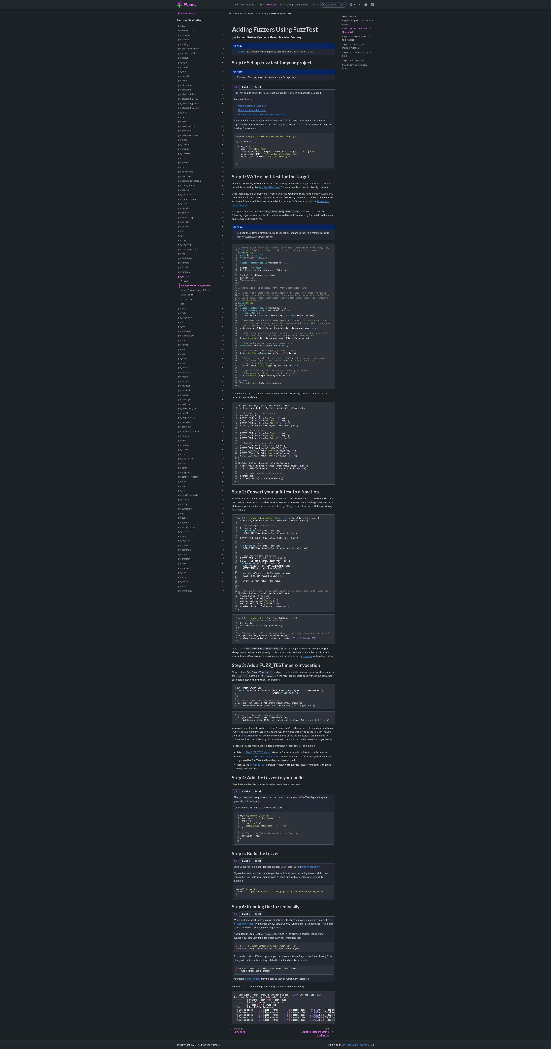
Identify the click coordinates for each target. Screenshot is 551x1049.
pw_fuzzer (183, 276)
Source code (186, 299)
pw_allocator (184, 39)
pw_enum (182, 240)
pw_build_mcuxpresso (188, 135)
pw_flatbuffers (185, 258)
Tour (262, 4)
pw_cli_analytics (185, 171)
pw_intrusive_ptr (186, 335)
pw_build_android (186, 126)
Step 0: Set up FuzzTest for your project (357, 22)
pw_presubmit (185, 422)
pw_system (183, 522)
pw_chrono (183, 162)
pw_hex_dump (185, 317)
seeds (244, 735)
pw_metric (183, 376)
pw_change (183, 149)
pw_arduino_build (186, 53)
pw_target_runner (186, 527)
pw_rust (182, 463)
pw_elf (181, 231)
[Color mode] (352, 4)
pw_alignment (184, 35)
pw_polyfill (183, 413)
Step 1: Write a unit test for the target (356, 30)
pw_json (182, 340)
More (314, 4)
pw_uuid (182, 572)
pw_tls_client (184, 540)
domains (307, 656)
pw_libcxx (182, 358)
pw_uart (182, 563)
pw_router (183, 449)
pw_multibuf (184, 385)
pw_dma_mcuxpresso (188, 217)
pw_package (184, 399)
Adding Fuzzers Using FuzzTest (197, 285)
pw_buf (181, 117)
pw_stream (183, 499)
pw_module (183, 381)
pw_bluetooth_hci (186, 94)
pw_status (183, 490)
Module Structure (186, 30)
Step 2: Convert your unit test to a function (356, 38)
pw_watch (183, 581)
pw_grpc (182, 308)
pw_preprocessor (186, 417)
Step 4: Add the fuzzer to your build (356, 54)
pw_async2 (183, 67)
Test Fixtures (257, 764)
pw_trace (182, 554)
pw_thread (183, 531)
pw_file (181, 253)
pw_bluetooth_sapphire (189, 108)
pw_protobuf (184, 426)
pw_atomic (183, 71)
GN (235, 87)
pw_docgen (183, 221)
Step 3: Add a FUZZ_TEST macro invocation (354, 46)
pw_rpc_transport (186, 458)
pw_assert (183, 57)
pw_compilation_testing (189, 180)
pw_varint (182, 577)
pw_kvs (181, 349)
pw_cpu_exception (187, 199)
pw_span (182, 481)
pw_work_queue (185, 590)
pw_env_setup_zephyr (188, 249)
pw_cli (181, 167)
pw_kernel (183, 344)
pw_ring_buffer (185, 445)
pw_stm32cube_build (188, 495)
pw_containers (185, 194)
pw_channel (183, 144)
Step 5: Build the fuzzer (353, 60)
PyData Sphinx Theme (355, 1044)
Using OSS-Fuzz (188, 294)
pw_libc (181, 354)
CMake (246, 87)
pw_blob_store (185, 85)
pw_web (182, 586)
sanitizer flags (253, 978)
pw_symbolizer (185, 508)
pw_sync (182, 513)
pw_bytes (182, 139)
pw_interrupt (184, 331)
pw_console (183, 190)
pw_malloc (183, 367)
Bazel (258, 87)
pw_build (182, 121)
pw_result (182, 440)
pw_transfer (184, 558)
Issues (184, 303)
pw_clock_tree (185, 176)
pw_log (181, 363)
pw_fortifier (183, 267)
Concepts (185, 281)
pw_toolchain (184, 549)
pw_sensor (183, 467)
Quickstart (251, 4)
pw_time (182, 536)
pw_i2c (181, 322)
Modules (272, 4)
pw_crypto (183, 203)
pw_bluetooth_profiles (189, 103)
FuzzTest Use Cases (269, 187)
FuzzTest (242, 51)
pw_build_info (184, 130)
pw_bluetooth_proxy (188, 98)
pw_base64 (183, 76)
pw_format (183, 262)
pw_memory (184, 372)
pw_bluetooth (184, 89)
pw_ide (181, 326)
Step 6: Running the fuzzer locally (354, 67)
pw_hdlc (182, 313)
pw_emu (182, 235)
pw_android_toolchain (188, 48)
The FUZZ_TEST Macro (258, 752)
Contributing (286, 4)
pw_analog (183, 44)
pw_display (183, 212)
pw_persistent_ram (187, 408)
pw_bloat (182, 80)
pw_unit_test (184, 568)
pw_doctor (183, 226)
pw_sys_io (183, 518)
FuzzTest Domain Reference (265, 756)
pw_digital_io (184, 208)
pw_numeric (184, 395)
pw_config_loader (186, 185)
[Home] (230, 13)
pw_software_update (188, 477)
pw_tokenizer (184, 545)
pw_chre (182, 158)
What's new (301, 4)
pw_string (183, 504)
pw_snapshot (184, 472)
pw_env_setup (185, 244)
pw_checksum (184, 153)
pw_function (184, 272)
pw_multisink (184, 390)
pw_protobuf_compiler (189, 431)
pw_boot (182, 112)
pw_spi (181, 486)
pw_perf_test (184, 404)
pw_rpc (181, 454)
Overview (239, 4)
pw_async (182, 62)
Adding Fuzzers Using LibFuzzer (196, 290)
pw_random (184, 436)
